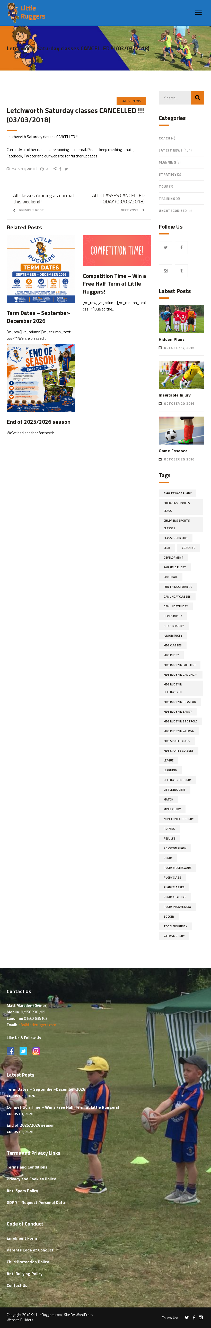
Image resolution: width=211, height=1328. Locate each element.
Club (167, 548)
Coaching (188, 548)
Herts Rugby (173, 616)
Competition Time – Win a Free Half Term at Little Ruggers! (63, 1107)
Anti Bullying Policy (24, 1273)
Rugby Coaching (175, 897)
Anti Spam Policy (22, 1191)
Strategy (167, 174)
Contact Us (17, 1285)
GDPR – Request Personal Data (36, 1202)
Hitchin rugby (174, 626)
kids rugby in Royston (180, 702)
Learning (170, 770)
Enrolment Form (22, 1238)
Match (168, 799)
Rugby (168, 858)
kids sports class (177, 741)
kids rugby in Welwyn (179, 731)
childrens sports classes (177, 524)
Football (171, 577)
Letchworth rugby (177, 780)
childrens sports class (177, 507)
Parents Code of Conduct (30, 1250)
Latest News (131, 101)
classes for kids (176, 538)
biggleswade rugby (177, 493)
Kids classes (173, 645)
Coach (164, 138)
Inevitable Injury (175, 395)
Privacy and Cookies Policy (31, 1179)
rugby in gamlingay (177, 907)
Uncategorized (173, 210)
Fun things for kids (178, 587)
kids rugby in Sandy (178, 712)
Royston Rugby (175, 848)
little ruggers (175, 790)
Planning (167, 162)
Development (173, 557)
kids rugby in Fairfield (180, 665)
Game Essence (173, 451)
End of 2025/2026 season (31, 1125)
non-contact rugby (179, 819)
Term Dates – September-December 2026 (46, 1089)
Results (169, 838)
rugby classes (174, 887)
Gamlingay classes (177, 597)
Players (169, 829)
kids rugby (171, 655)
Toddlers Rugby (175, 926)
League (168, 760)
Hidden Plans (171, 339)
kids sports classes (179, 751)
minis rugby (172, 809)
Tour (163, 186)
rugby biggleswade (177, 868)
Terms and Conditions (27, 1167)
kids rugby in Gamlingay (181, 675)
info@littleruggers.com (37, 1025)
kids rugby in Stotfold (180, 721)
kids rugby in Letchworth (173, 688)
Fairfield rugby (175, 567)
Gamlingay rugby (176, 606)
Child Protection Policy (28, 1262)
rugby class (172, 877)
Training (167, 198)
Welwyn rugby (174, 936)
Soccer (169, 917)
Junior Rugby (173, 636)
